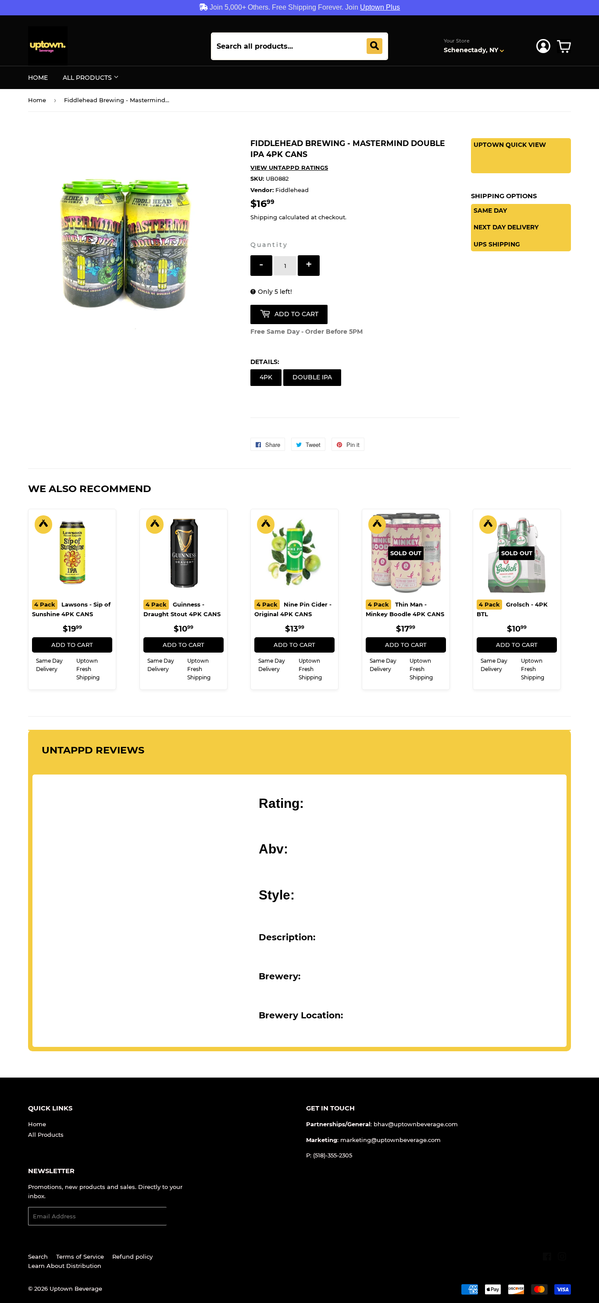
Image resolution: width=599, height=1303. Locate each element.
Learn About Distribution (64, 1265)
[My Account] (543, 46)
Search (38, 1256)
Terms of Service (80, 1256)
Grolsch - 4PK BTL (512, 609)
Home (38, 78)
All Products (88, 78)
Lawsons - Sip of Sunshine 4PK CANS (71, 609)
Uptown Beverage (76, 1288)
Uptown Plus (380, 7)
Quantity (269, 245)
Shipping (263, 217)
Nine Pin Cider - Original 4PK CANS (293, 609)
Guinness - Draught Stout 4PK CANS (182, 609)
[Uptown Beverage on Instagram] (562, 1257)
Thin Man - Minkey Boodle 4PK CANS (405, 609)
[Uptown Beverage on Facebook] (547, 1257)
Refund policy (132, 1256)
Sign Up (183, 1216)
